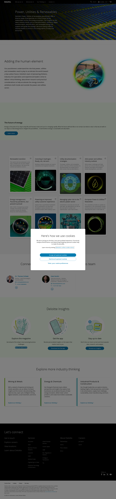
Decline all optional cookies (58, 259)
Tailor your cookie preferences (58, 263)
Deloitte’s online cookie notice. (65, 247)
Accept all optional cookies (58, 255)
